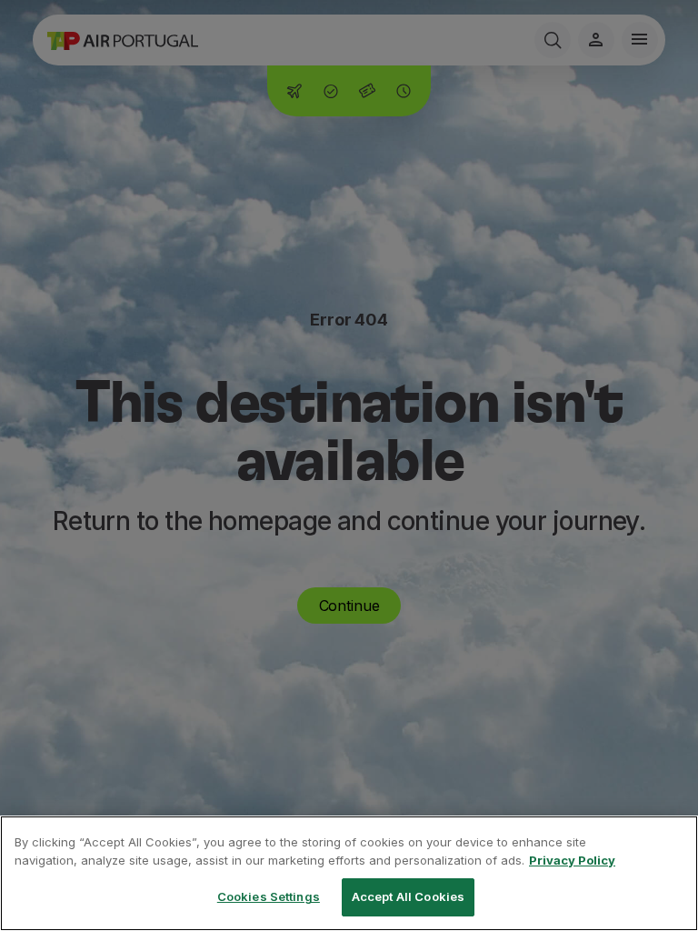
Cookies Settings (268, 896)
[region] (349, 873)
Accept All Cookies (408, 896)
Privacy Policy (572, 860)
